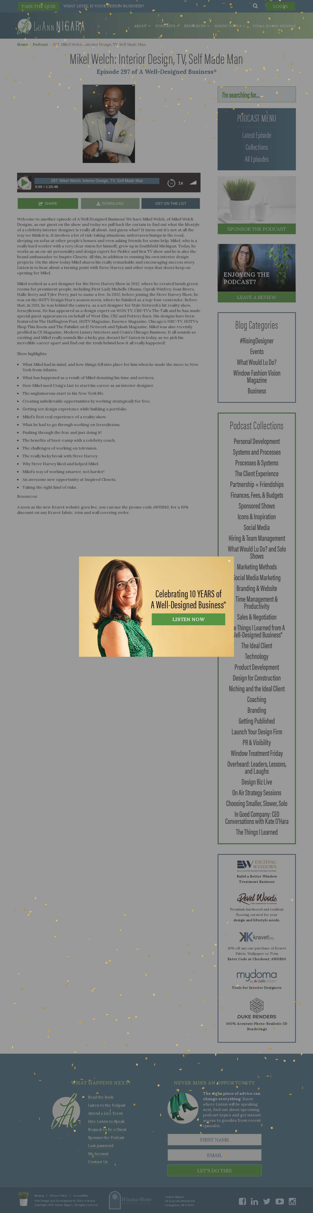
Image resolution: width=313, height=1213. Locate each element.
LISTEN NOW (188, 619)
